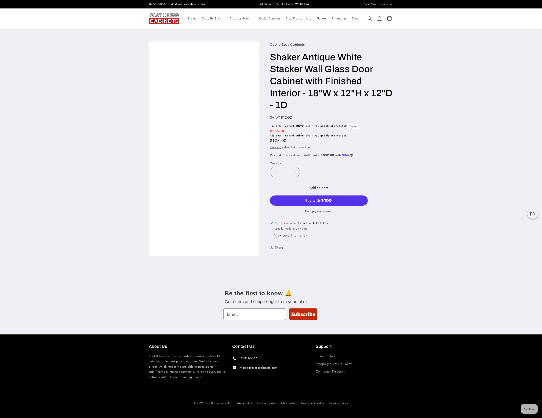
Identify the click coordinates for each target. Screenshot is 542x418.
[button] (213, 18)
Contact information (313, 403)
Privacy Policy (325, 356)
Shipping (275, 147)
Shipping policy (338, 403)
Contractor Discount (330, 371)
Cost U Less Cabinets (217, 403)
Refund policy (289, 403)
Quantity (275, 163)
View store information (290, 235)
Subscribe (303, 314)
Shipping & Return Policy (334, 364)
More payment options (319, 211)
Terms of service (266, 403)
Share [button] (279, 247)
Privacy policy (244, 403)
